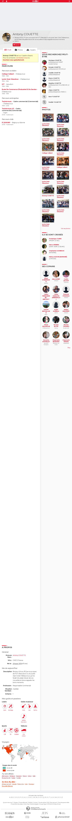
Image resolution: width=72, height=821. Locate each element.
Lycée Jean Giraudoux (10, 79)
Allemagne (5, 776)
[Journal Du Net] (45, 813)
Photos (20, 50)
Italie (34, 776)
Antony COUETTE (48, 196)
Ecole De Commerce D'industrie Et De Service (19, 89)
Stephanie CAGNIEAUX (56, 251)
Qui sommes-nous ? (8, 802)
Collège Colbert (8, 74)
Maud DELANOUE (46, 325)
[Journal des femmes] (9, 813)
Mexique (31, 784)
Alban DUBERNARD (46, 279)
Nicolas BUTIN (56, 325)
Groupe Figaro (43, 804)
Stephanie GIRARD (66, 341)
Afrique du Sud (6, 784)
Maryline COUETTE (55, 83)
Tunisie (18, 778)
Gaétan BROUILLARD (46, 311)
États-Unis (20, 784)
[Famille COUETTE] (44, 102)
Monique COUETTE (55, 60)
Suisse (13, 778)
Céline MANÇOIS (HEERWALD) (56, 297)
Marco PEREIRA (54, 245)
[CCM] (27, 813)
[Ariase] (45, 817)
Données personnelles (63, 802)
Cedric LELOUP (66, 280)
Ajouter (17, 45)
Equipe (16, 802)
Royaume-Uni (6, 778)
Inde (26, 784)
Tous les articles (42, 802)
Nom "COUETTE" (54, 96)
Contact (36, 802)
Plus (69, 347)
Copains (32, 50)
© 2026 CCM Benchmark (54, 804)
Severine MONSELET (46, 341)
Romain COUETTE (54, 67)
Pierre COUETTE (54, 78)
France (25, 776)
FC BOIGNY (6, 122)
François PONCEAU (66, 295)
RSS (48, 802)
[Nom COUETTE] (44, 96)
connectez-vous (21, 58)
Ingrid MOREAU (56, 310)
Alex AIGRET (56, 279)
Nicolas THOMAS (66, 325)
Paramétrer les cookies (17, 804)
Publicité (30, 802)
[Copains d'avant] (9, 817)
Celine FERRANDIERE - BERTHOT (46, 297)
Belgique (12, 776)
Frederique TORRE (55, 239)
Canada (14, 784)
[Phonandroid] (62, 817)
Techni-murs (7, 101)
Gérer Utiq (26, 804)
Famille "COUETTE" (55, 102)
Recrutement (53, 802)
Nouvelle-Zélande (7, 786)
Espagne (19, 776)
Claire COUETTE (54, 90)
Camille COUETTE (54, 73)
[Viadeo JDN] (27, 817)
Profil (9, 50)
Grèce (30, 776)
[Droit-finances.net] (62, 813)
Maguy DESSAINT (66, 310)
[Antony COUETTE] (6, 37)
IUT (3, 84)
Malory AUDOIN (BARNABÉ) (58, 257)
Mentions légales (34, 804)
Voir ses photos (65, 228)
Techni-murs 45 (8, 109)
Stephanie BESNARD (56, 341)
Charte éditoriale (23, 802)
